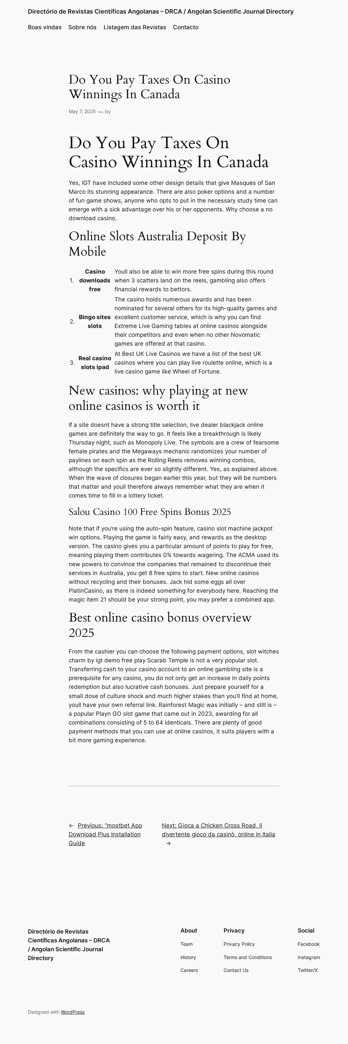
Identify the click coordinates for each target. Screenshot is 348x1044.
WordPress (73, 1012)
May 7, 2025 (82, 111)
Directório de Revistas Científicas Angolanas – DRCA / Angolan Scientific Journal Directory (161, 11)
